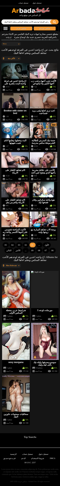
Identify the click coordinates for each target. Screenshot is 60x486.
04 (12, 245)
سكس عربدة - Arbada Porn (27, 481)
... (26, 250)
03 (19, 245)
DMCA (52, 458)
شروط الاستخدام (37, 458)
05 (6, 245)
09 (32, 250)
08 (39, 250)
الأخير (17, 250)
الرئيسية (13, 454)
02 (26, 245)
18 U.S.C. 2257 (30, 462)
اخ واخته (8, 37)
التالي (8, 250)
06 (52, 250)
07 (46, 250)
